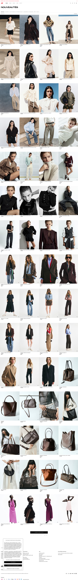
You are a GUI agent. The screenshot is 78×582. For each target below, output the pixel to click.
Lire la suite (60, 554)
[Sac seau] (10, 406)
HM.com (2, 547)
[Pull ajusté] (68, 132)
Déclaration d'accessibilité (25, 559)
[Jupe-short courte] (48, 303)
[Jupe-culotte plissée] (10, 303)
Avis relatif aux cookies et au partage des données (13, 559)
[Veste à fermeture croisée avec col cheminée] (10, 166)
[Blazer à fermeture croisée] (29, 269)
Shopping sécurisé (42, 558)
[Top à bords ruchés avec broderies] (68, 63)
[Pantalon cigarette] (68, 337)
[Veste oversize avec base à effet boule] (29, 63)
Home (2, 556)
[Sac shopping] (10, 440)
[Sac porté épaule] (29, 440)
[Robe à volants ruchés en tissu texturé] (10, 63)
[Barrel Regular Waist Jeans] (68, 200)
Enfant (2, 555)
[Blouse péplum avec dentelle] (10, 29)
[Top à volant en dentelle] (29, 508)
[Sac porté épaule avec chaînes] (68, 440)
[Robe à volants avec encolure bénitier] (29, 234)
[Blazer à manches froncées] (10, 269)
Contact (40, 557)
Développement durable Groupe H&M (26, 555)
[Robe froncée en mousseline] (48, 234)
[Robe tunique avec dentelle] (29, 29)
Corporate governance (24, 558)
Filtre (75, 13)
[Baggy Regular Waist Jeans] (48, 132)
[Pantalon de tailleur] (68, 303)
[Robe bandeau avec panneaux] (68, 508)
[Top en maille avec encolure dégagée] (68, 166)
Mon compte (41, 554)
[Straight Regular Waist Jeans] (48, 29)
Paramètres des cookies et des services (13, 568)
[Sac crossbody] (29, 406)
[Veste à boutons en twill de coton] (48, 200)
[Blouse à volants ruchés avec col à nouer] (29, 97)
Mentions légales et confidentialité (45, 556)
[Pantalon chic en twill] (48, 337)
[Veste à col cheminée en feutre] (48, 166)
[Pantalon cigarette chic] (29, 371)
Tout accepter (13, 562)
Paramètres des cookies (43, 561)
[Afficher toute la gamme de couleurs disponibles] (1, 46)
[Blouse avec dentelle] (10, 97)
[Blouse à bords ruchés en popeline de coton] (29, 132)
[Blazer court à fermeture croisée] (10, 200)
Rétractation (41, 560)
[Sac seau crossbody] (68, 371)
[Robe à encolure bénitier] (10, 508)
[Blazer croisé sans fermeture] (68, 269)
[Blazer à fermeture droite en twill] (48, 269)
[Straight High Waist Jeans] (10, 234)
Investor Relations (23, 557)
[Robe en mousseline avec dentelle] (48, 508)
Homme (2, 554)
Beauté (2, 557)
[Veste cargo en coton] (68, 97)
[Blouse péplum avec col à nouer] (48, 97)
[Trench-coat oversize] (68, 29)
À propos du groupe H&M (24, 554)
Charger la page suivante (39, 532)
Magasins (40, 555)
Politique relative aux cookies (44, 559)
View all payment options (26, 579)
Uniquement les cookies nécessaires (13, 565)
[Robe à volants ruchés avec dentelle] (48, 63)
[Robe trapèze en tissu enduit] (29, 200)
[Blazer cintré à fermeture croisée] (10, 371)
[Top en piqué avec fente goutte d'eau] (68, 234)
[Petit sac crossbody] (48, 406)
